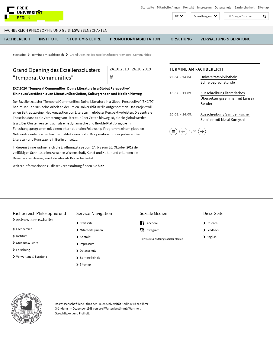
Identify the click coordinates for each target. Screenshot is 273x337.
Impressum (204, 7)
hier (101, 165)
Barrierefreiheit (244, 7)
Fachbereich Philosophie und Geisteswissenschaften (55, 30)
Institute (49, 38)
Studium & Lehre (84, 38)
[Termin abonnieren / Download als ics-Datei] (132, 77)
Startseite (147, 7)
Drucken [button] (212, 223)
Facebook (152, 223)
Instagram (152, 230)
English (211, 237)
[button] (179, 16)
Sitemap (263, 7)
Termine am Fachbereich (48, 55)
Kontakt (188, 7)
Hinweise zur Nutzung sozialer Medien (161, 239)
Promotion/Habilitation (135, 38)
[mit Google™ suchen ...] (265, 16)
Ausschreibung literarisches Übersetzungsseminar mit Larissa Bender (227, 98)
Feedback (213, 230)
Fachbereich (17, 38)
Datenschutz (223, 7)
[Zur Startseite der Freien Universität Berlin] (35, 12)
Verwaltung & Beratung (225, 38)
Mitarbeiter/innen (168, 7)
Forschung (180, 38)
